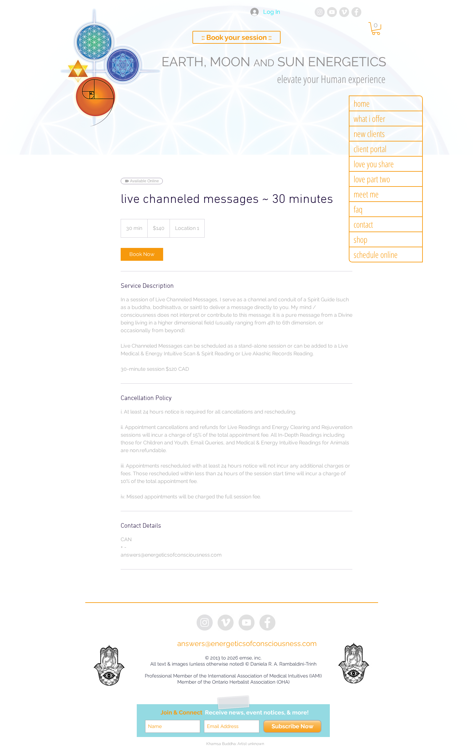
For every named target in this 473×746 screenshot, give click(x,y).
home (362, 103)
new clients (369, 134)
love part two (372, 179)
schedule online (376, 254)
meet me (366, 194)
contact (363, 224)
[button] (376, 28)
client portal (370, 149)
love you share (374, 164)
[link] (142, 254)
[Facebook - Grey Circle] (356, 12)
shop (360, 239)
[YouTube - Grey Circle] (332, 12)
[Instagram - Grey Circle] (320, 12)
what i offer (369, 118)
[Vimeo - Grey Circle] (344, 12)
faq (358, 209)
